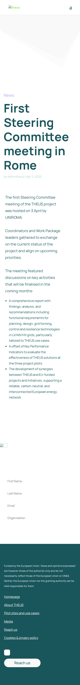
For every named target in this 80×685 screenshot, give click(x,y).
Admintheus (15, 177)
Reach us (22, 662)
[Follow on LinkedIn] (7, 652)
